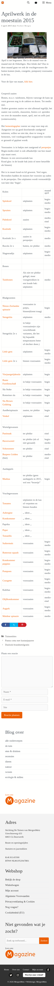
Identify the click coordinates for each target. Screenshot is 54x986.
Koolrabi (6, 229)
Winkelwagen (12, 885)
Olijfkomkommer (10, 599)
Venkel (5, 416)
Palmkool (7, 219)
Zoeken (43, 940)
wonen (8, 772)
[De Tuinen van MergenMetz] (2, 2)
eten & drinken (12, 751)
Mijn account (11, 890)
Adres (10, 822)
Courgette (7, 580)
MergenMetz (41, 982)
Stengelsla (7, 317)
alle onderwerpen (13, 740)
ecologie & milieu (14, 777)
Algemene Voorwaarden (17, 896)
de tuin (8, 746)
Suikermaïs (7, 543)
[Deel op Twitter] (14, 625)
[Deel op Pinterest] (22, 625)
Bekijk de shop (12, 879)
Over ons (16, 970)
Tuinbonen (7, 279)
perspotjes (46, 147)
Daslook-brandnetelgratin (17, 644)
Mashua (6, 479)
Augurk (6, 608)
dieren (8, 761)
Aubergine (7, 512)
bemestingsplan (12, 126)
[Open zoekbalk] (28, 2)
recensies (9, 756)
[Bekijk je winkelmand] (36, 2)
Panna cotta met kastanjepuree (19, 640)
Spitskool (6, 201)
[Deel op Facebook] (5, 625)
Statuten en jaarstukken (16, 849)
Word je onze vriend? (34, 975)
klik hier (28, 81)
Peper (5, 530)
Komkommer (8, 518)
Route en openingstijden (16, 843)
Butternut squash (10, 552)
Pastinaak (7, 433)
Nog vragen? (11, 907)
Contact (26, 970)
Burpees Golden (10, 454)
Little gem (7, 351)
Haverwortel (8, 441)
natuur (8, 766)
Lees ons (9, 795)
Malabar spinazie (10, 616)
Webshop (14, 871)
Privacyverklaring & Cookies (20, 901)
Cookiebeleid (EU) (14, 912)
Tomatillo (7, 536)
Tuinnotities (10, 636)
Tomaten (6, 503)
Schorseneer (8, 448)
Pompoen (6, 571)
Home (6, 970)
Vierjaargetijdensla (11, 374)
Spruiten (6, 210)
